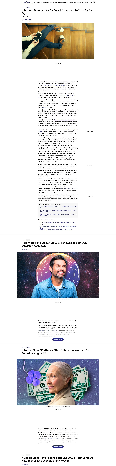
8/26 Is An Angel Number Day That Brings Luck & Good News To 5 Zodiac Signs (58, 215)
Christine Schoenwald (27, 19)
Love (35, 2)
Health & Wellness (68, 2)
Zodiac (39, 2)
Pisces (59, 195)
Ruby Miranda (25, 249)
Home (23, 7)
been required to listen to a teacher (54, 85)
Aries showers (44, 107)
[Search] (91, 2)
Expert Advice (84, 2)
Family (51, 2)
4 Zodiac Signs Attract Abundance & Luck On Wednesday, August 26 (58, 207)
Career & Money (77, 2)
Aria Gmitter (24, 356)
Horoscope (44, 2)
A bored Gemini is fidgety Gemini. (64, 120)
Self (48, 2)
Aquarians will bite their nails (68, 189)
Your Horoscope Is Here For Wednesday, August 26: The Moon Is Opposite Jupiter (58, 211)
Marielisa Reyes (25, 464)
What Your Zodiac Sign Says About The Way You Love (56, 230)
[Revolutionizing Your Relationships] (27, 2)
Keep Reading (58, 339)
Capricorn (70, 179)
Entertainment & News (58, 2)
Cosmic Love (64, 95)
